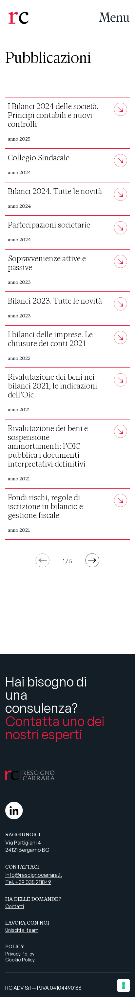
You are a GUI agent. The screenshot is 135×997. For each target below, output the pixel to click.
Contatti (14, 906)
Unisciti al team (21, 930)
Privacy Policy (19, 954)
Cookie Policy (20, 959)
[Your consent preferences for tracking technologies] (123, 985)
